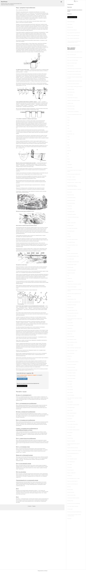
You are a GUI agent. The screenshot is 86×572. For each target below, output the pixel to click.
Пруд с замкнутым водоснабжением (26, 438)
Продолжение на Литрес (72, 17)
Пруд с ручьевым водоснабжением (25, 420)
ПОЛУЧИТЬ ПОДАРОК (22, 378)
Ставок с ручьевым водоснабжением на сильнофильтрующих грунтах (27, 429)
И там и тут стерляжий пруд (23, 395)
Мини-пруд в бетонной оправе (24, 455)
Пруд (17, 488)
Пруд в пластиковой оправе (23, 463)
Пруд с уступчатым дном (23, 446)
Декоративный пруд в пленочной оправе (27, 480)
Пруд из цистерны (21, 472)
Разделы (33, 506)
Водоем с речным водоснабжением (25, 411)
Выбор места (69, 13)
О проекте (30, 506)
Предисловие (69, 7)
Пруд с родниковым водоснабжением (26, 403)
